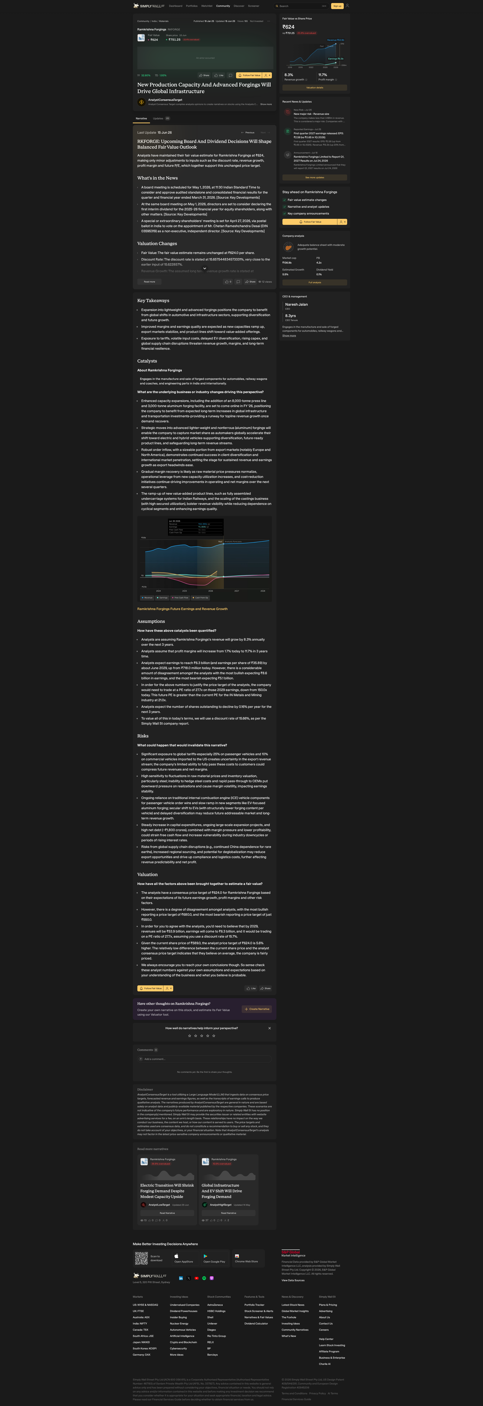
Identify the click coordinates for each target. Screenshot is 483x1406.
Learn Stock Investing (332, 1345)
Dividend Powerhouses (183, 1311)
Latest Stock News (293, 1305)
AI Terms (333, 1393)
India (154, 21)
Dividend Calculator (256, 1323)
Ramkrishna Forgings (162, 1159)
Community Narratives (295, 1329)
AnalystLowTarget (159, 1204)
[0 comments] (231, 75)
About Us (324, 1317)
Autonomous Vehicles (183, 1329)
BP (209, 1348)
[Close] (269, 1028)
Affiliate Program (329, 1351)
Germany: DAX (141, 1354)
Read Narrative (167, 1213)
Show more (266, 104)
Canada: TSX (140, 1329)
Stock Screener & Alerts (259, 1311)
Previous (249, 132)
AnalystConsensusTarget (165, 100)
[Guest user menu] (347, 6)
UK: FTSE (138, 1311)
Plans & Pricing (328, 1305)
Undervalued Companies (184, 1305)
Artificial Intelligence (182, 1336)
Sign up (337, 6)
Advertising (325, 1311)
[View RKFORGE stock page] (141, 38)
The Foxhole (289, 1317)
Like (221, 76)
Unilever (212, 1323)
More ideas (176, 1354)
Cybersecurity (178, 1348)
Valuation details (314, 87)
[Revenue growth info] (306, 79)
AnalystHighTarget (221, 1204)
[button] (141, 102)
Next (263, 132)
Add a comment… (152, 1059)
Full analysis (315, 282)
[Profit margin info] (336, 79)
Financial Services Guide (296, 1399)
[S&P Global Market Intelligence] (293, 1253)
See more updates (314, 177)
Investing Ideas (291, 1323)
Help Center (326, 1339)
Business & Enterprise (332, 1357)
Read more (149, 281)
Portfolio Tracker (254, 1305)
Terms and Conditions (294, 1393)
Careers (324, 1329)
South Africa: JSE (143, 1336)
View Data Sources (293, 1280)
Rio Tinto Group (216, 1336)
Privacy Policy (317, 1393)
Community (143, 21)
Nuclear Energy (179, 1323)
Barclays (212, 1354)
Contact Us (326, 1323)
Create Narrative (259, 1009)
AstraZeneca (215, 1305)
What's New (289, 1336)
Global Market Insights (295, 1311)
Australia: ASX (141, 1317)
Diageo (211, 1329)
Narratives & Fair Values (259, 1317)
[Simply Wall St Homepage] (149, 6)
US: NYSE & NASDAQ (145, 1305)
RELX (210, 1342)
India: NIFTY (140, 1323)
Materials (163, 21)
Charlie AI (325, 1364)
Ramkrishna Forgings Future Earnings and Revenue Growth (182, 609)
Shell (210, 1317)
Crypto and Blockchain (183, 1342)
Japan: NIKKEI (141, 1342)
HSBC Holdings (216, 1311)
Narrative (141, 118)
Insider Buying (178, 1317)
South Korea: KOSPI (145, 1348)
